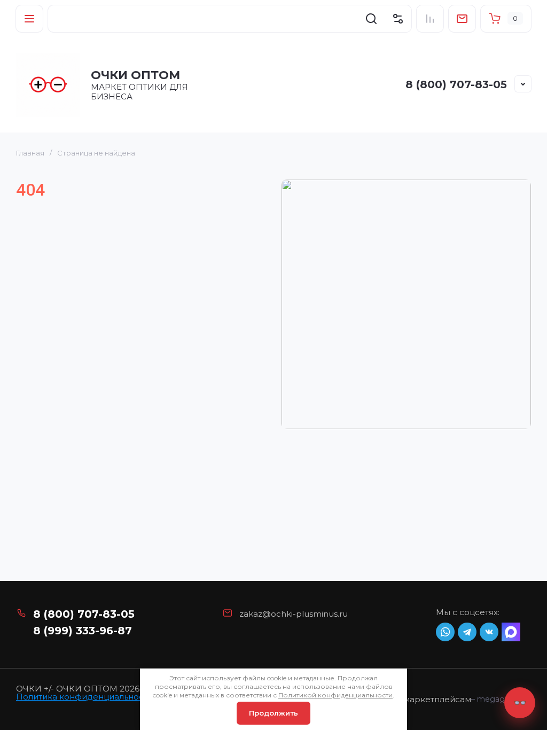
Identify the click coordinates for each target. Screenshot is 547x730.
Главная (30, 153)
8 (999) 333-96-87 (82, 630)
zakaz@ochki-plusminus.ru (293, 614)
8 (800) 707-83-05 (456, 84)
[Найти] (371, 18)
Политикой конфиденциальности (335, 695)
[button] (29, 18)
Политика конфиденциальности (84, 697)
